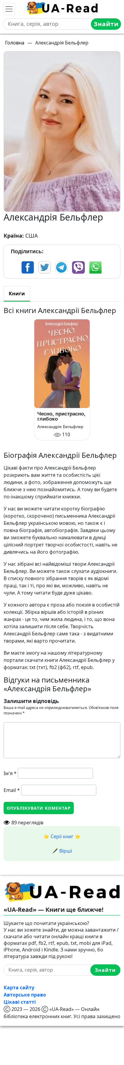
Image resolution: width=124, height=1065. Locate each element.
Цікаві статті (20, 1002)
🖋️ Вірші (62, 850)
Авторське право (25, 994)
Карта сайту (19, 987)
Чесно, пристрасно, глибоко (61, 416)
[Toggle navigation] (9, 9)
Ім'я (10, 773)
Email (12, 790)
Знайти (106, 24)
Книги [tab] (17, 293)
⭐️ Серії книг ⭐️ (62, 836)
